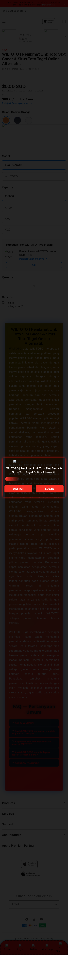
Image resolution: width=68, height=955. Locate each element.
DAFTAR (18, 489)
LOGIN (49, 489)
